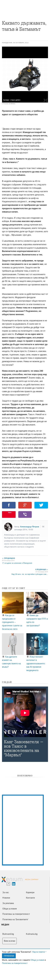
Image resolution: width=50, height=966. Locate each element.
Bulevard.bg (8, 934)
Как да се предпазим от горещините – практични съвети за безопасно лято (12, 622)
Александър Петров (29, 526)
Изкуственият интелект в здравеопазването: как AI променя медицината (35, 663)
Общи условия (37, 959)
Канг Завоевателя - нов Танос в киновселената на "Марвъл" (23, 748)
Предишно (8, 558)
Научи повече (38, 951)
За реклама (8, 903)
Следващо (41, 569)
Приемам (9, 955)
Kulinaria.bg (31, 934)
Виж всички (9, 941)
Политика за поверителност (15, 963)
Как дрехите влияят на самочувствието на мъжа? (11, 661)
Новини (6, 898)
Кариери (30, 892)
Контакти (30, 898)
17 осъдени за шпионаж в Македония (17, 563)
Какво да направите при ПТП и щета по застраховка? (37, 620)
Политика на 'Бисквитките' (15, 919)
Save (9, 512)
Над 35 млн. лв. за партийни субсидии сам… (29, 574)
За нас (5, 892)
